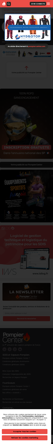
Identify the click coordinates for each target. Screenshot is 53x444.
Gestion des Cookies (21, 425)
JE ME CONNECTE (38, 4)
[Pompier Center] (4, 3)
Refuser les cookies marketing (24, 438)
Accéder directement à (26, 46)
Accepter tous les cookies (24, 431)
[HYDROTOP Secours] (28, 27)
